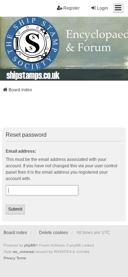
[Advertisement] (64, 112)
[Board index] (64, 48)
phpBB (30, 245)
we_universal (23, 252)
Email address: (21, 151)
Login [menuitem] (102, 8)
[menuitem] (9, 258)
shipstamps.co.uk (33, 75)
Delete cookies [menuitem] (53, 232)
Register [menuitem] (71, 8)
